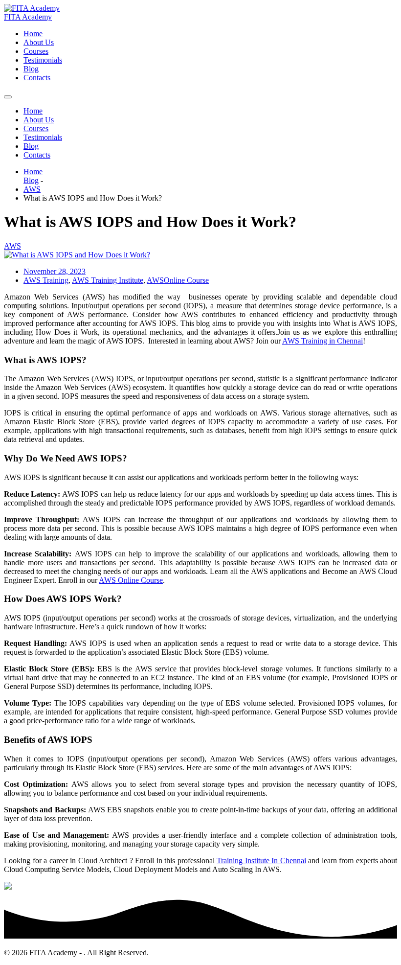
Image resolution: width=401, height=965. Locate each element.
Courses (35, 51)
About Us (38, 42)
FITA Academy (28, 17)
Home (33, 33)
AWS (32, 189)
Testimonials (42, 60)
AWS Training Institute (107, 280)
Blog (31, 69)
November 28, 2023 (54, 271)
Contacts (36, 77)
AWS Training (45, 280)
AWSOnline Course (178, 280)
